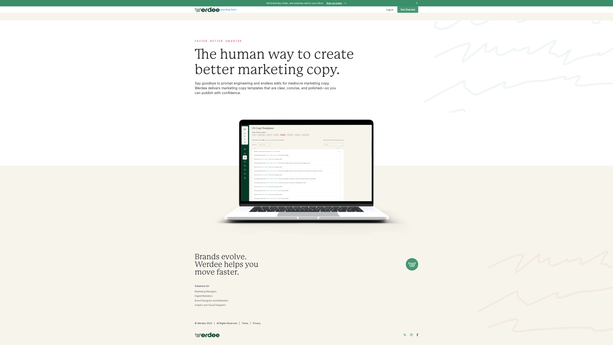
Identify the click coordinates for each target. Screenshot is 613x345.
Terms (245, 323)
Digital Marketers (203, 296)
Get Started (408, 9)
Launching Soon (227, 9)
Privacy (257, 323)
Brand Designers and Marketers (211, 300)
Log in (389, 9)
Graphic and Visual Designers (210, 305)
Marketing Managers (205, 291)
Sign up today (334, 3)
